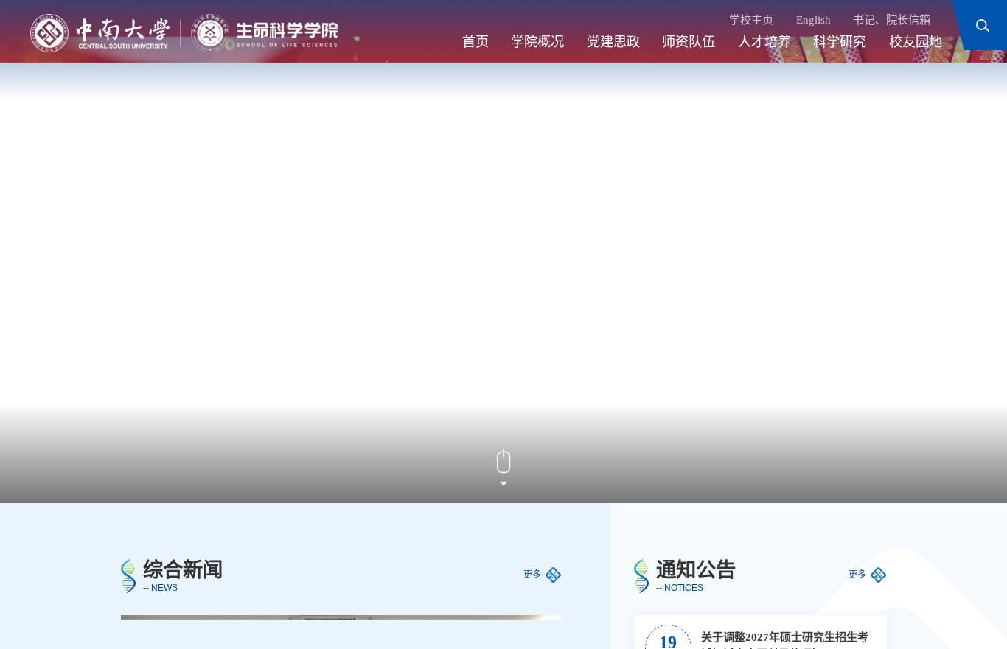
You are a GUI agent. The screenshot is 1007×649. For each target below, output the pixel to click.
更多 (532, 574)
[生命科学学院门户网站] (184, 33)
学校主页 (751, 19)
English (813, 19)
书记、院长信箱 (891, 19)
